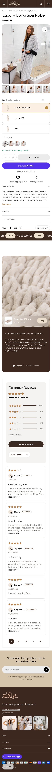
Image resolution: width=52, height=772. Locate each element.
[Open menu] (4, 4)
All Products (13, 11)
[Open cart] (48, 4)
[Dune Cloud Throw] (8, 320)
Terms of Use (39, 677)
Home (4, 11)
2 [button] (18, 641)
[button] (14, 405)
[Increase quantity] (14, 157)
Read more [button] (14, 497)
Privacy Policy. (27, 679)
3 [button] (26, 641)
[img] (26, 470)
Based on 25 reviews (18, 398)
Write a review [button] (26, 444)
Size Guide (47, 100)
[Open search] (40, 4)
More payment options (26, 171)
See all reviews (14, 435)
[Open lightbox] (44, 29)
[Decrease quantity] (4, 157)
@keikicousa (7, 713)
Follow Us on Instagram (11, 709)
